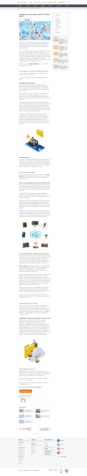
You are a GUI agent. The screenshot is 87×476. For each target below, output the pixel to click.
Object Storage (20, 458)
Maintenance (33, 451)
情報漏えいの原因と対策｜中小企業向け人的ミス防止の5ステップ (63, 67)
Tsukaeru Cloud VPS (21, 459)
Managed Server (20, 463)
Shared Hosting (20, 460)
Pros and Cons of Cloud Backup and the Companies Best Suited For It (45, 411)
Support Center (33, 446)
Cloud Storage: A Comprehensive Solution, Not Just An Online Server (29, 421)
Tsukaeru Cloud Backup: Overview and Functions (45, 416)
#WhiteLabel (30, 18)
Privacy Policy (46, 444)
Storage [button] (20, 5)
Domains (43, 5)
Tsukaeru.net (25, 470)
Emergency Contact (33, 450)
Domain (19, 462)
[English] (57, 2)
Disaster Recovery (20, 450)
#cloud (21, 18)
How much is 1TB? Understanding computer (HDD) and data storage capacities (29, 411)
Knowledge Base (33, 452)
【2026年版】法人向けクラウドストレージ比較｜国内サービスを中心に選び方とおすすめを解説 (63, 41)
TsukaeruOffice (20, 445)
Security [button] (27, 5)
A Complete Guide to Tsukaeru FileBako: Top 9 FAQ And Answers (29, 416)
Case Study (59, 5)
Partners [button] (51, 5)
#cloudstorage (25, 18)
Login (32, 453)
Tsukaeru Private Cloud (21, 457)
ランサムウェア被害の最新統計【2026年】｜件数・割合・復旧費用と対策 (63, 55)
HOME (18, 8)
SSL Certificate (20, 461)
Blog (21, 8)
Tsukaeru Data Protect (21, 448)
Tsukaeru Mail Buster (21, 449)
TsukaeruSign (20, 444)
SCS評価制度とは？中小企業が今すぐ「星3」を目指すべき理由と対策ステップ (63, 48)
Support (67, 5)
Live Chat (32, 449)
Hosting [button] (35, 5)
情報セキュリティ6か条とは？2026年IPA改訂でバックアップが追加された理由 (63, 61)
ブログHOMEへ (35, 433)
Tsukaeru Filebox (20, 443)
